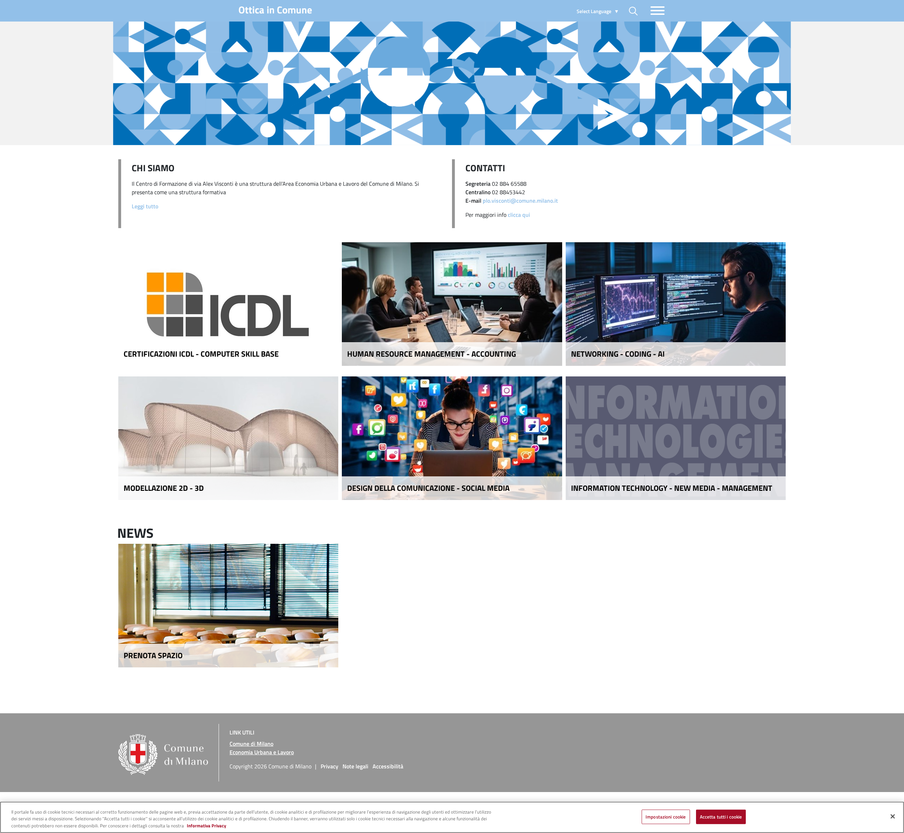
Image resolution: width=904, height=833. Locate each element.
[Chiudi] (892, 816)
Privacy (329, 766)
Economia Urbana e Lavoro (262, 752)
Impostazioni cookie (666, 816)
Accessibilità (388, 766)
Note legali (355, 766)
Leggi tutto (145, 206)
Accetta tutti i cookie (721, 816)
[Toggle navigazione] (657, 10)
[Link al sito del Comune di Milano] (166, 743)
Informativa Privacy (206, 825)
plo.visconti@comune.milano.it (520, 200)
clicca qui (519, 214)
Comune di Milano (251, 743)
